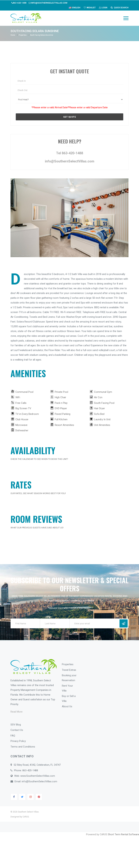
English (76, 7)
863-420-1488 (20, 3)
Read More (17, 711)
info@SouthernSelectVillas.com (49, 3)
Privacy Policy (18, 741)
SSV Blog (16, 724)
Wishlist (91, 7)
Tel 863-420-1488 (69, 153)
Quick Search (120, 7)
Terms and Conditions (23, 746)
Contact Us (17, 730)
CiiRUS (26, 817)
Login (104, 7)
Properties (23, 35)
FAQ (13, 735)
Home (13, 35)
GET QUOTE (69, 117)
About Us (67, 706)
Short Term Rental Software (123, 834)
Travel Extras (69, 669)
